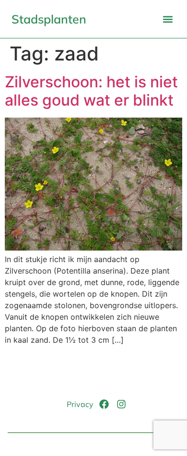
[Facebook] (104, 404)
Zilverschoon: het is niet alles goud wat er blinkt (91, 90)
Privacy (80, 404)
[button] (167, 19)
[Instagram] (121, 404)
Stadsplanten (49, 19)
